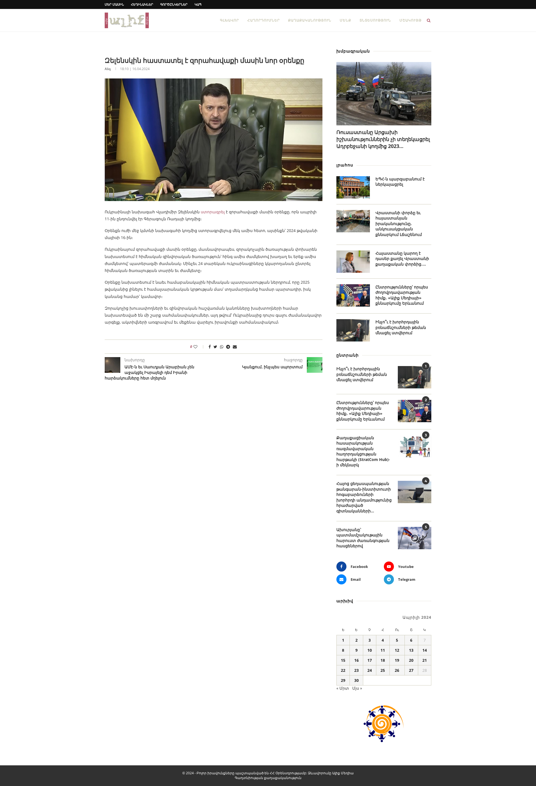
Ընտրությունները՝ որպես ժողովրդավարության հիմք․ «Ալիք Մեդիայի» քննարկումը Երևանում (401, 295)
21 (424, 660)
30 (356, 680)
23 (356, 670)
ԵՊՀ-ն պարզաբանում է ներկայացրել (400, 181)
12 (397, 650)
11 (383, 650)
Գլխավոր (229, 20)
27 (411, 670)
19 (397, 660)
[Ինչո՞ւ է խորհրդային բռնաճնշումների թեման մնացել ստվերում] (353, 330)
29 (343, 680)
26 (397, 670)
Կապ (198, 4)
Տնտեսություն (375, 20)
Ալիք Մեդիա (343, 773)
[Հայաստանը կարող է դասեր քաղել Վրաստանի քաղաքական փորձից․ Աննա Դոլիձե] (353, 261)
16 (356, 660)
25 (383, 670)
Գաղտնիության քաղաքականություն (268, 777)
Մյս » (357, 688)
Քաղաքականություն (309, 20)
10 (369, 650)
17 (369, 660)
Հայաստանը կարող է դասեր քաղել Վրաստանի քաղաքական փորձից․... (402, 258)
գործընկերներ (174, 4)
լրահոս (344, 165)
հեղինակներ (142, 4)
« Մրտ (342, 688)
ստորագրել (213, 211)
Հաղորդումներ (263, 20)
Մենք (345, 20)
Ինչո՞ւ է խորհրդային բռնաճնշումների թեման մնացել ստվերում (400, 327)
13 (411, 650)
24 (369, 670)
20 (411, 660)
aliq (108, 68)
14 (424, 650)
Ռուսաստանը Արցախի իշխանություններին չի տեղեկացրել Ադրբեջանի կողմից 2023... (383, 139)
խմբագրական (353, 51)
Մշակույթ (410, 20)
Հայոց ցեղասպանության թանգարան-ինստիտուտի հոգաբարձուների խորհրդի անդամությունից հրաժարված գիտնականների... (364, 497)
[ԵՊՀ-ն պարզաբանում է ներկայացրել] (353, 187)
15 (343, 660)
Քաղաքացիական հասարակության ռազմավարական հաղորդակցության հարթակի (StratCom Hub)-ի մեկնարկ (363, 451)
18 (383, 660)
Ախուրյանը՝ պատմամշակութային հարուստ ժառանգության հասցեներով (362, 538)
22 (343, 670)
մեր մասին (114, 4)
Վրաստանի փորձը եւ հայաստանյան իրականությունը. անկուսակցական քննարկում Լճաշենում (398, 223)
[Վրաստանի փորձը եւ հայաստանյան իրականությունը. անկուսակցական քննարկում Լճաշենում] (353, 221)
